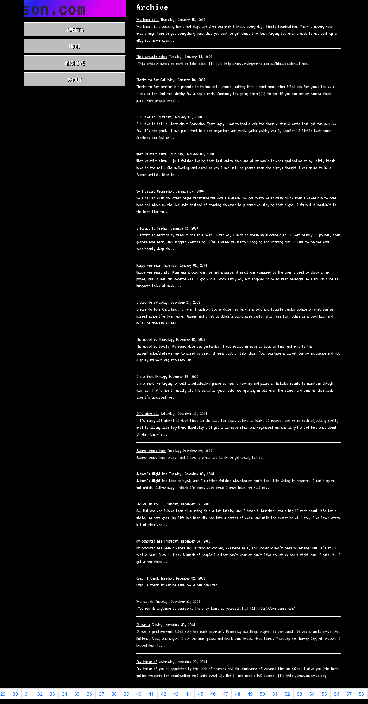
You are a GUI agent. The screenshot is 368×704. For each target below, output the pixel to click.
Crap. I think (147, 578)
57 (349, 694)
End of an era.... (151, 504)
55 (324, 694)
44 (188, 694)
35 (77, 694)
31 (27, 694)
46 (213, 694)
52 (287, 694)
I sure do (144, 302)
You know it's (147, 19)
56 (336, 694)
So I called (145, 191)
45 (200, 694)
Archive (75, 62)
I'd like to (145, 117)
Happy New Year (148, 265)
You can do (145, 601)
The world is (146, 339)
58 (361, 694)
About (75, 79)
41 (151, 694)
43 (176, 694)
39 (126, 694)
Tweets (74, 29)
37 (101, 694)
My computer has (149, 541)
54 (312, 694)
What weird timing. (151, 154)
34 (64, 694)
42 (163, 694)
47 (225, 694)
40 (138, 694)
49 (250, 694)
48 (237, 694)
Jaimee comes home (151, 450)
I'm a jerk (145, 376)
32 (40, 694)
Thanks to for (147, 80)
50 (262, 694)
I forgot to (145, 228)
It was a (143, 624)
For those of (146, 661)
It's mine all (147, 413)
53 (299, 694)
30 (15, 694)
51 (274, 694)
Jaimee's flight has (151, 474)
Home (74, 46)
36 (89, 694)
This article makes (151, 56)
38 (114, 694)
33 (52, 694)
